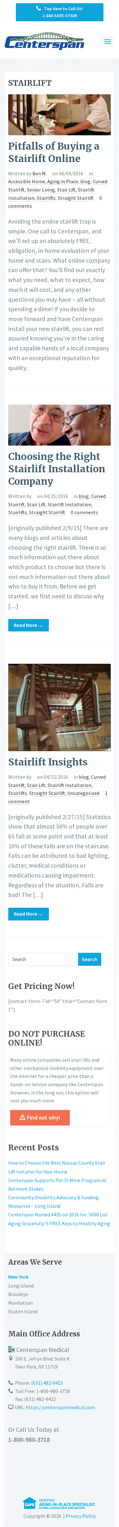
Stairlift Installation (69, 504)
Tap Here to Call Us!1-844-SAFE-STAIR (62, 12)
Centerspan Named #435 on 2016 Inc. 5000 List (58, 1214)
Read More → (28, 625)
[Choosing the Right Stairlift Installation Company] (59, 424)
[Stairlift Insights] (59, 707)
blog (85, 181)
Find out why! (43, 1117)
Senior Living (41, 189)
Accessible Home (26, 181)
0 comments (84, 512)
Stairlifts (46, 198)
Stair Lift (66, 189)
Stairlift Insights (48, 762)
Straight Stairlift (76, 198)
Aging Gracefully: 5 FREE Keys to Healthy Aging (59, 1223)
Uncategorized (83, 793)
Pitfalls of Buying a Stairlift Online (54, 152)
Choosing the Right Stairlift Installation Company (56, 468)
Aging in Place (62, 181)
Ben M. (39, 173)
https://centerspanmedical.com (60, 1407)
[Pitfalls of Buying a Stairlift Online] (59, 114)
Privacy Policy (81, 1516)
